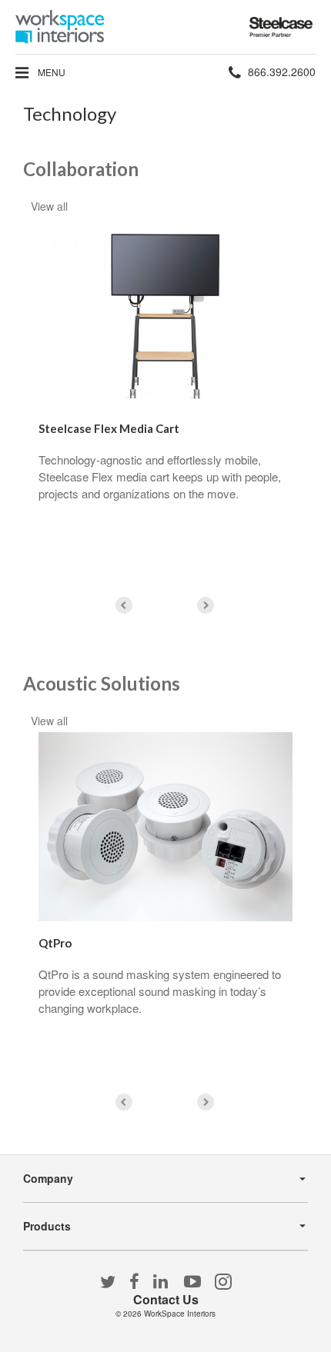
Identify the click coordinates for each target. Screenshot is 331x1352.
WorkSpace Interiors (180, 1313)
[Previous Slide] (124, 605)
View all (49, 206)
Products (47, 1226)
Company (48, 1178)
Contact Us (166, 1299)
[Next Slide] (206, 605)
